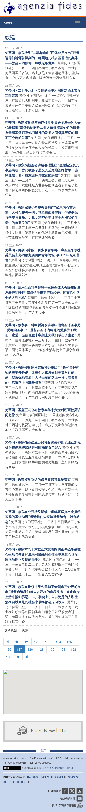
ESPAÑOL (58, 777)
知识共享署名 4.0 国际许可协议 (56, 767)
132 (73, 649)
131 (62, 649)
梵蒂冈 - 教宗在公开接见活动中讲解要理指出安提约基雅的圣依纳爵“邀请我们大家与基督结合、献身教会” (43, 516)
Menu (8, 23)
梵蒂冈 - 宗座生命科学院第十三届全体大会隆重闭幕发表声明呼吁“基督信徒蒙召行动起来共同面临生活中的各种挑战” (43, 292)
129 (41, 649)
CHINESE (22, 782)
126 (8, 649)
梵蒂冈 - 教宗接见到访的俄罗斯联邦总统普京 (38, 479)
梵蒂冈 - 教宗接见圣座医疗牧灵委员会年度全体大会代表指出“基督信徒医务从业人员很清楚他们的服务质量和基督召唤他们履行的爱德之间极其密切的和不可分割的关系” (43, 130)
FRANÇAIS (71, 777)
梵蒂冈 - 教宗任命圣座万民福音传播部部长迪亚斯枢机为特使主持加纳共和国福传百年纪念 (43, 445)
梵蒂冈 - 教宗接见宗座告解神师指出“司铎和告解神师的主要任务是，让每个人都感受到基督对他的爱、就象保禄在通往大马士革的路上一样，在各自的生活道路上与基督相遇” (42, 375)
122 (36, 642)
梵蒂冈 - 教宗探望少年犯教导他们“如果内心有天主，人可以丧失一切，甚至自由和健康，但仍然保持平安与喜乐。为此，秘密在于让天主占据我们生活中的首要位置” (41, 215)
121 (26, 642)
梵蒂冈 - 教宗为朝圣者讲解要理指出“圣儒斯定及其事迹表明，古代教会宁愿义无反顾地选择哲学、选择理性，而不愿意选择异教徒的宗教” (42, 170)
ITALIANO (32, 777)
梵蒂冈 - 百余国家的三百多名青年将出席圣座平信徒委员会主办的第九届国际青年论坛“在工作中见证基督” (43, 254)
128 (30, 649)
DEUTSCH (9, 782)
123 (47, 642)
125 (69, 642)
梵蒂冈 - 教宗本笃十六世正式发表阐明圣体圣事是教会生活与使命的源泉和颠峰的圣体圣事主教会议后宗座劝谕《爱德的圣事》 (43, 554)
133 (8, 657)
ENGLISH (45, 777)
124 (58, 642)
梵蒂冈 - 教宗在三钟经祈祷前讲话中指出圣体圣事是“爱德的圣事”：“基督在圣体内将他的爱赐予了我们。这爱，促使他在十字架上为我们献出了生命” (43, 329)
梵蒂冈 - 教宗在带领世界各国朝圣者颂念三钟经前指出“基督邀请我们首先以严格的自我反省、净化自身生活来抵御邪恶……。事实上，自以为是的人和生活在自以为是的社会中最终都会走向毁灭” (43, 594)
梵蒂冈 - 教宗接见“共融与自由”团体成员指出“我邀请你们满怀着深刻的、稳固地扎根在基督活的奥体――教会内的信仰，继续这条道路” (42, 57)
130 (51, 649)
